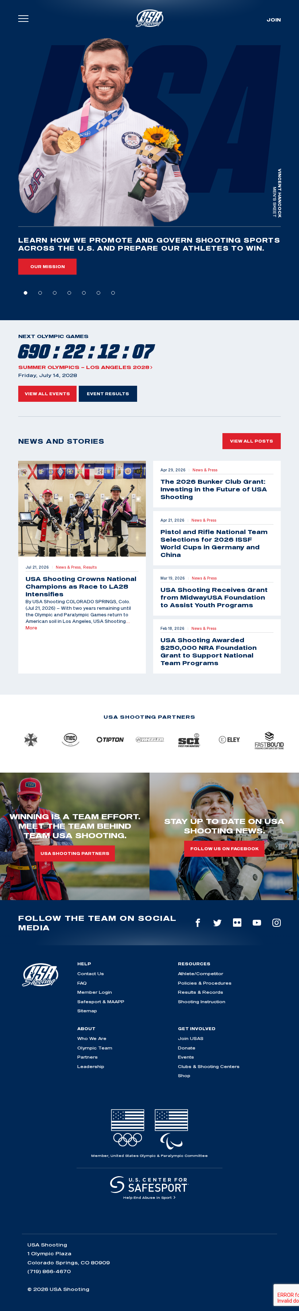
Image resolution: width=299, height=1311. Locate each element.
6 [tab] (98, 293)
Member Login (94, 992)
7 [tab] (113, 293)
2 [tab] (40, 293)
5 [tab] (84, 293)
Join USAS (190, 1038)
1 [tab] (25, 293)
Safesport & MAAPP (100, 1001)
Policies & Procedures (205, 983)
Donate (186, 1047)
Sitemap (87, 1010)
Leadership (90, 1066)
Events (186, 1057)
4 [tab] (69, 293)
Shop (184, 1075)
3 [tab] (55, 293)
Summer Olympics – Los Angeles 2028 (84, 367)
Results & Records (200, 992)
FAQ (82, 983)
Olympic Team (94, 1047)
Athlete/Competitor (200, 973)
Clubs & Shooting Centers (209, 1066)
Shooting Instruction (201, 1001)
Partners (87, 1057)
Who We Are (91, 1038)
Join (274, 19)
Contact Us (90, 973)
